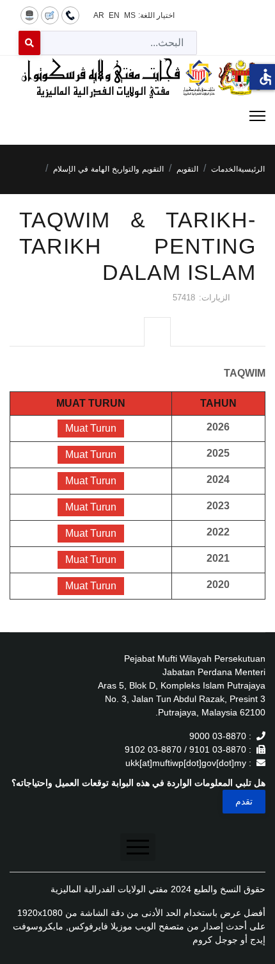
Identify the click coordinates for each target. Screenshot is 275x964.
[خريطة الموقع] (29, 14)
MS (130, 15)
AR (98, 15)
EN (114, 15)
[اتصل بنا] (70, 14)
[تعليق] (50, 14)
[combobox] (118, 43)
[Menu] (137, 116)
